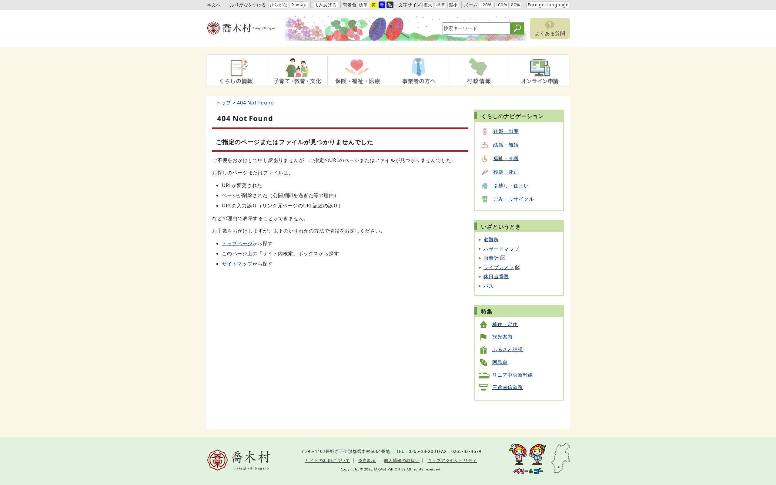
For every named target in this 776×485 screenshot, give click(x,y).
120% (486, 5)
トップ (223, 102)
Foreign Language (548, 5)
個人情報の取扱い (402, 460)
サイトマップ (237, 263)
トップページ (237, 243)
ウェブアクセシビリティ (452, 460)
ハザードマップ (501, 249)
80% (515, 5)
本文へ (213, 5)
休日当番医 (496, 276)
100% (501, 5)
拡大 (428, 5)
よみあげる (325, 5)
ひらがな (279, 5)
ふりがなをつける (248, 5)
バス (488, 285)
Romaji (299, 5)
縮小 (453, 5)
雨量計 (491, 258)
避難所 (491, 239)
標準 (363, 5)
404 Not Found (255, 102)
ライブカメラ (498, 267)
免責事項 (367, 460)
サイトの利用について (327, 460)
